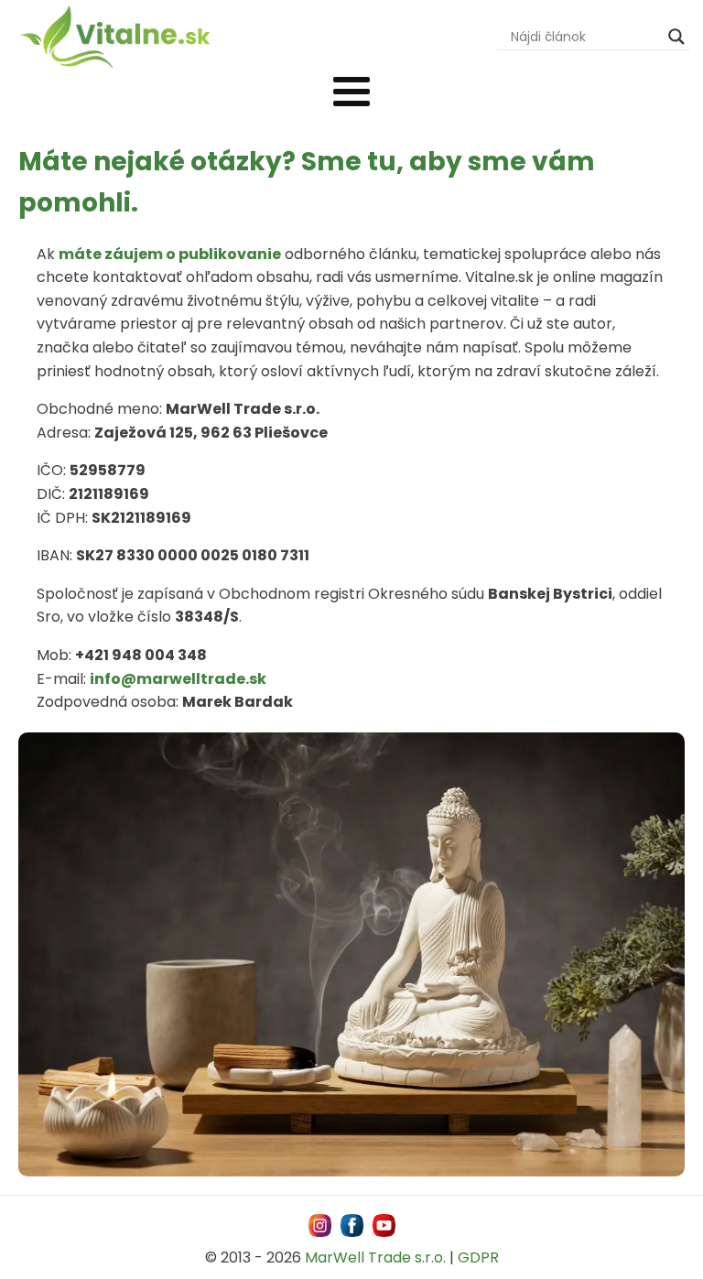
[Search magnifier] (676, 36)
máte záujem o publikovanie (170, 254)
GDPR (478, 1257)
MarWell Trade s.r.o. (375, 1257)
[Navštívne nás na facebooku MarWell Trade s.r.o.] (352, 1225)
